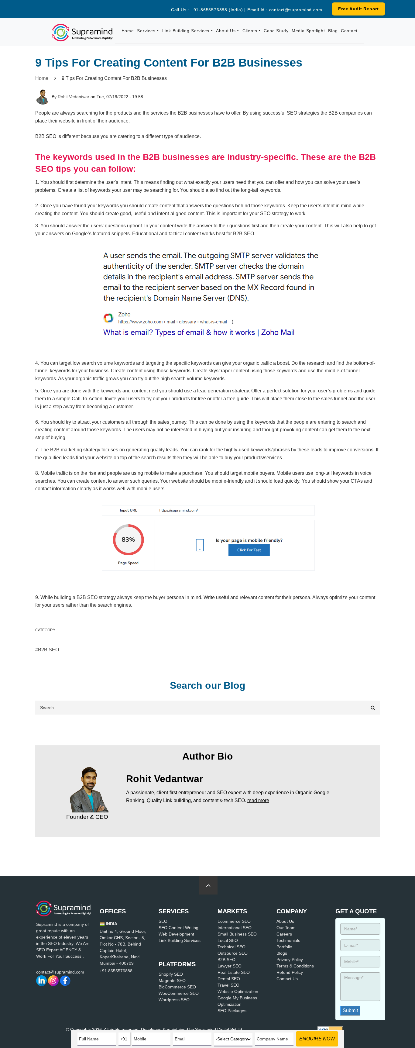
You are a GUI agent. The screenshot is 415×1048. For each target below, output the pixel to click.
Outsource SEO (233, 953)
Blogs (281, 953)
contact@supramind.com (295, 9)
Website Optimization (238, 991)
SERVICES (174, 911)
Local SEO (228, 940)
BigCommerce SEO (177, 986)
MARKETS (232, 911)
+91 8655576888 (116, 970)
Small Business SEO (237, 934)
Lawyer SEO (230, 966)
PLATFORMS (177, 964)
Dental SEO (229, 978)
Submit (350, 1010)
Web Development (176, 934)
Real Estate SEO (234, 972)
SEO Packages (232, 1010)
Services (146, 30)
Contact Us (287, 978)
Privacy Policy (289, 959)
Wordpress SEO (174, 999)
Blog (333, 30)
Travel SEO (228, 985)
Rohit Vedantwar (73, 96)
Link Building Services (186, 30)
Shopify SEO (171, 974)
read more (258, 800)
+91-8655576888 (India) (217, 9)
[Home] (82, 32)
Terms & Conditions (295, 966)
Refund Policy (289, 972)
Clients (249, 30)
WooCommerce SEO (179, 993)
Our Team (286, 927)
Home (128, 30)
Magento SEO (172, 980)
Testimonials (288, 940)
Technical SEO (231, 946)
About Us (225, 30)
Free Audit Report (358, 8)
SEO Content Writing (178, 927)
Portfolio (284, 946)
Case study (276, 30)
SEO (163, 921)
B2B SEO (48, 649)
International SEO (235, 927)
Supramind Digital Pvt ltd (218, 1029)
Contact (349, 30)
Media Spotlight (308, 30)
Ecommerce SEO (234, 921)
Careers (284, 934)
